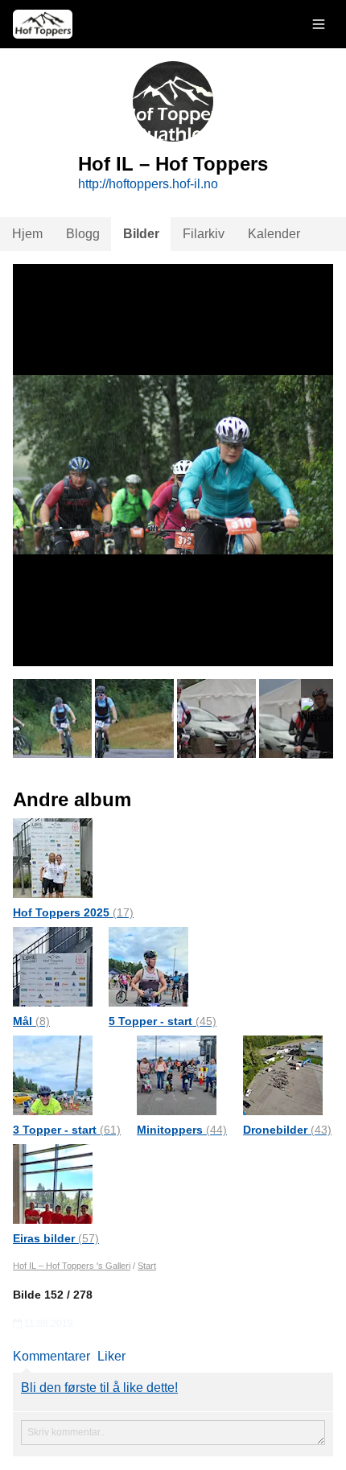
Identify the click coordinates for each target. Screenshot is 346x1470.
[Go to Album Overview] (53, 857)
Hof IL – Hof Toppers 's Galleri (71, 1265)
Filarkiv (203, 234)
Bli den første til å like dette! (99, 1387)
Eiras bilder (56, 1238)
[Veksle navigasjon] (318, 24)
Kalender (274, 234)
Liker (111, 1356)
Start (147, 1265)
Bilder (141, 234)
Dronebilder (287, 1129)
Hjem (27, 234)
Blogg (83, 234)
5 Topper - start (162, 1021)
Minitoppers (182, 1129)
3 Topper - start (67, 1129)
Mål (31, 1021)
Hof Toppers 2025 (73, 912)
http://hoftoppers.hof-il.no (148, 184)
